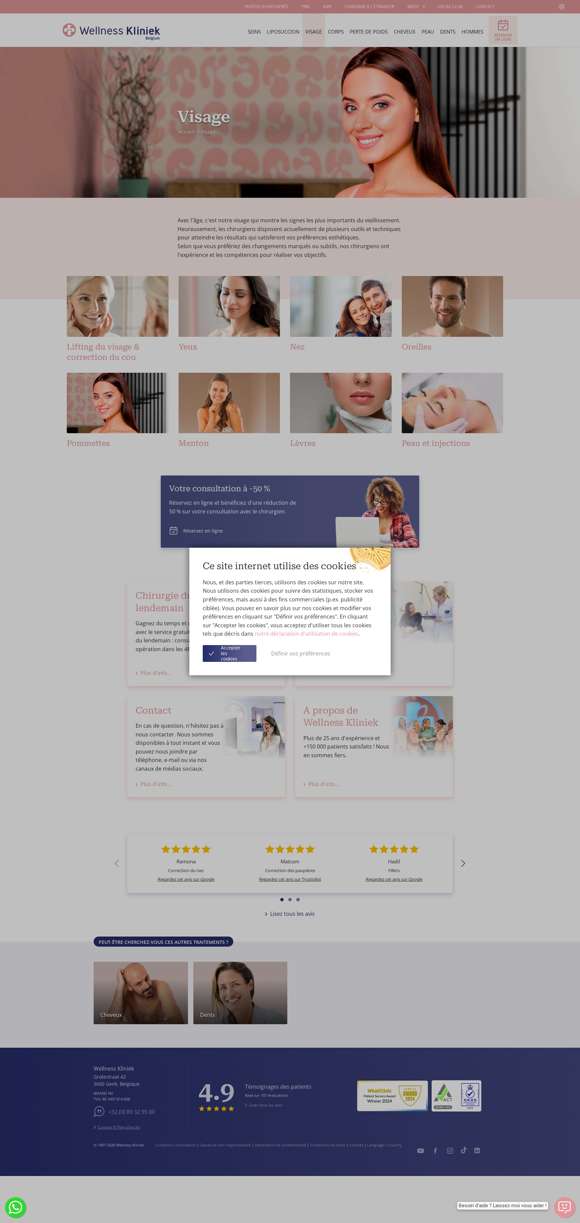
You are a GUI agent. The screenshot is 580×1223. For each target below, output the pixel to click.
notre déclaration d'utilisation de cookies (306, 633)
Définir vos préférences (300, 653)
